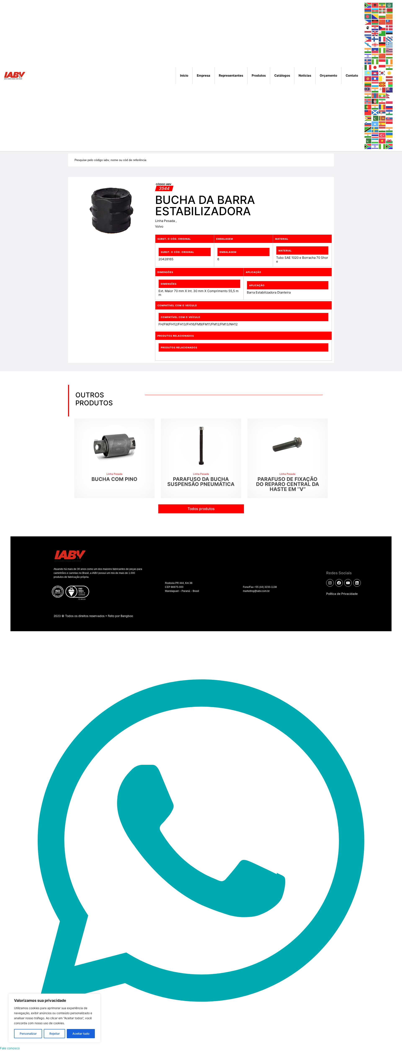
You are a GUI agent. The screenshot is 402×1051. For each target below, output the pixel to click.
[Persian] (382, 101)
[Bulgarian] (382, 16)
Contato (352, 75)
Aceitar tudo (80, 1033)
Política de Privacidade (342, 593)
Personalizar (28, 1033)
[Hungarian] (389, 56)
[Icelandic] (368, 61)
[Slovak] (389, 118)
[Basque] (382, 11)
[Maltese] (382, 90)
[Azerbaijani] (375, 11)
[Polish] (389, 101)
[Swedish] (375, 129)
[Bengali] (368, 16)
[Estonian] (389, 33)
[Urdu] (368, 141)
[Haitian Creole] (375, 50)
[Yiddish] (375, 146)
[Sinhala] (382, 118)
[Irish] (389, 61)
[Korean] (382, 73)
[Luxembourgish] (375, 84)
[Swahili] (368, 129)
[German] (382, 44)
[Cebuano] (368, 22)
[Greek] (389, 44)
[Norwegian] (368, 101)
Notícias (305, 75)
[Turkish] (382, 135)
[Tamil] (389, 129)
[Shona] (368, 118)
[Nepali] (389, 95)
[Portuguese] (368, 107)
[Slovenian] (368, 124)
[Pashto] (375, 101)
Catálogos (282, 75)
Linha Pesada (165, 221)
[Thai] (375, 135)
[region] (54, 1018)
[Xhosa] (368, 146)
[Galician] (368, 44)
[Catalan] (389, 16)
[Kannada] (389, 67)
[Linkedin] (357, 583)
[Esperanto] (382, 33)
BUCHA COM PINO (114, 479)
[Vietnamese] (382, 141)
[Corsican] (368, 28)
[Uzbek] (375, 141)
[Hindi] (375, 56)
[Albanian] (375, 5)
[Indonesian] (382, 61)
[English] (375, 33)
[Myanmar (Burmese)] (382, 95)
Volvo (159, 226)
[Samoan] (368, 112)
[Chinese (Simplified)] (382, 22)
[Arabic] (389, 5)
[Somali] (375, 124)
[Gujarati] (368, 50)
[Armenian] (368, 11)
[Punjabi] (375, 107)
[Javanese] (382, 67)
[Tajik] (382, 129)
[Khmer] (375, 73)
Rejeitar (54, 1033)
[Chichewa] (375, 22)
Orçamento (328, 75)
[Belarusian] (389, 11)
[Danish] (389, 28)
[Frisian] (389, 39)
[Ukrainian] (389, 135)
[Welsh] (389, 141)
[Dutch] (368, 33)
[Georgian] (375, 44)
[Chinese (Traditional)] (389, 22)
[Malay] (368, 90)
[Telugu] (368, 135)
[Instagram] (330, 583)
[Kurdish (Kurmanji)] (389, 73)
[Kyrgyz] (368, 78)
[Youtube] (348, 583)
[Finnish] (375, 39)
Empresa (203, 75)
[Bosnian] (375, 16)
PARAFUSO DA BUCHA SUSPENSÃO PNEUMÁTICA (200, 481)
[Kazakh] (368, 73)
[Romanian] (382, 107)
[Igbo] (375, 61)
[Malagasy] (389, 84)
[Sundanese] (389, 124)
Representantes (231, 75)
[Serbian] (382, 112)
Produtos (259, 75)
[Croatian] (375, 28)
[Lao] (375, 78)
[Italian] (368, 67)
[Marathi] (368, 95)
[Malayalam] (375, 90)
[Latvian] (389, 78)
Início (184, 75)
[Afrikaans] (368, 5)
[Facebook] (339, 583)
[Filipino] (368, 39)
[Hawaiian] (389, 50)
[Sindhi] (375, 118)
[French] (382, 39)
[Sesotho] (389, 112)
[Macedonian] (382, 84)
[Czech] (382, 28)
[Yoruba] (382, 146)
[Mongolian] (375, 95)
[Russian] (389, 107)
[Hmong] (382, 56)
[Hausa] (382, 50)
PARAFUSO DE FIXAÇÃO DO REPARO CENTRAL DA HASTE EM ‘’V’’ (287, 484)
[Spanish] (382, 124)
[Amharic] (382, 5)
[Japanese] (375, 67)
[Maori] (389, 90)
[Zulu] (389, 146)
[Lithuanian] (368, 84)
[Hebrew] (368, 56)
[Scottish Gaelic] (375, 112)
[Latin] (382, 78)
